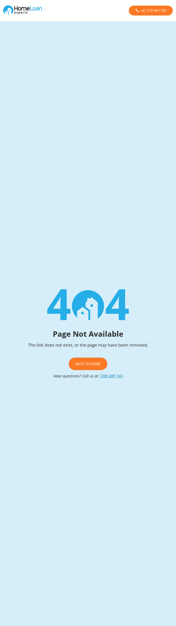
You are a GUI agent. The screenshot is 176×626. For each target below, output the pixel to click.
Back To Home (88, 363)
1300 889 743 (111, 375)
